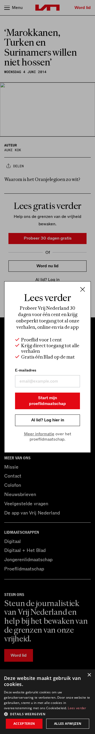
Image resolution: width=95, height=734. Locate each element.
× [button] (89, 675)
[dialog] (47, 701)
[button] (47, 714)
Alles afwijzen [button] (68, 723)
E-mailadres (25, 370)
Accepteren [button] (24, 723)
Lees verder (77, 708)
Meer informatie (39, 434)
